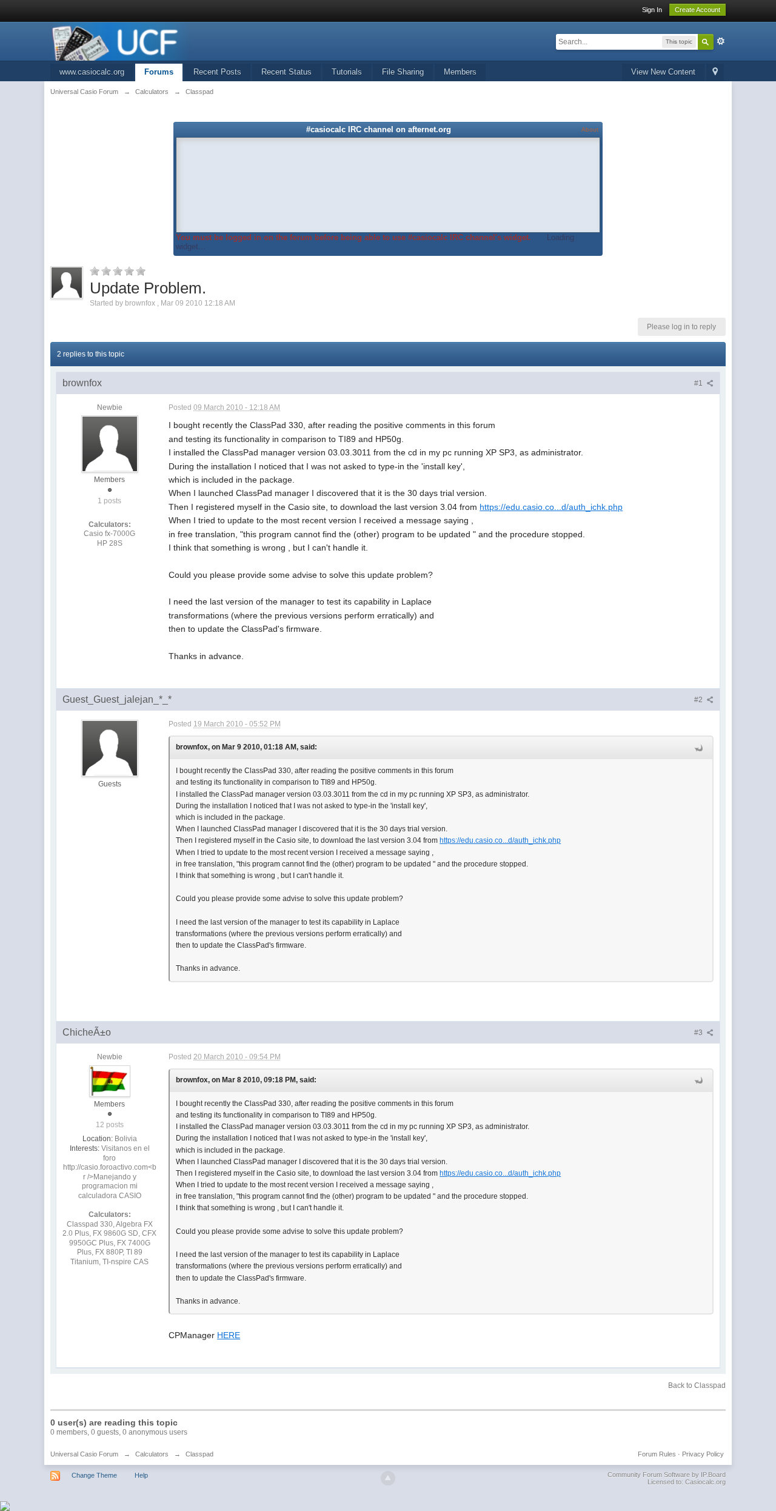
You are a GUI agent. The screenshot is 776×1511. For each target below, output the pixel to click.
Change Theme (94, 1475)
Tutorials (347, 71)
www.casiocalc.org (91, 71)
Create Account (697, 9)
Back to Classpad (697, 1385)
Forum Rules (657, 1454)
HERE (228, 1335)
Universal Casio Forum (84, 1454)
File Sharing (403, 71)
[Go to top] (388, 1478)
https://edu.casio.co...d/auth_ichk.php (551, 507)
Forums (158, 71)
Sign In (652, 9)
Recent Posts (217, 71)
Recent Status (286, 71)
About (589, 129)
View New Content (663, 71)
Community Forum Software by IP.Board (666, 1474)
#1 (699, 383)
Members (460, 71)
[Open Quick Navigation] (715, 72)
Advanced (721, 41)
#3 (699, 1032)
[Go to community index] (120, 40)
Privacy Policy (703, 1454)
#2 (699, 699)
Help (141, 1475)
